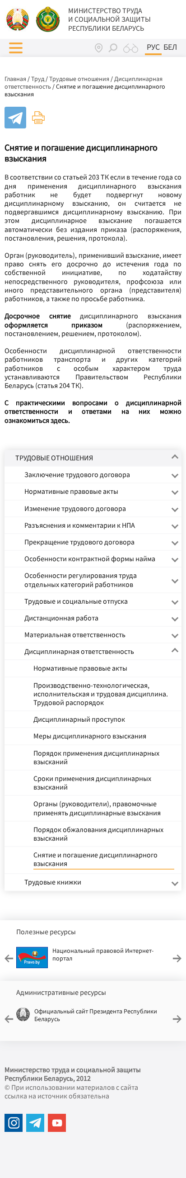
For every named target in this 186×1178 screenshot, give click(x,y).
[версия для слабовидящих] (130, 48)
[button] (16, 48)
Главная (15, 79)
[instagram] (14, 1123)
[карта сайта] (99, 48)
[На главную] (18, 18)
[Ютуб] (57, 1123)
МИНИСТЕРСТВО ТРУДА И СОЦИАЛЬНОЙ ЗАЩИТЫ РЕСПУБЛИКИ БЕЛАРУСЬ (109, 19)
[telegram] (35, 1123)
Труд (37, 79)
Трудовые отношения (79, 79)
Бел (170, 47)
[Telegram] (15, 117)
